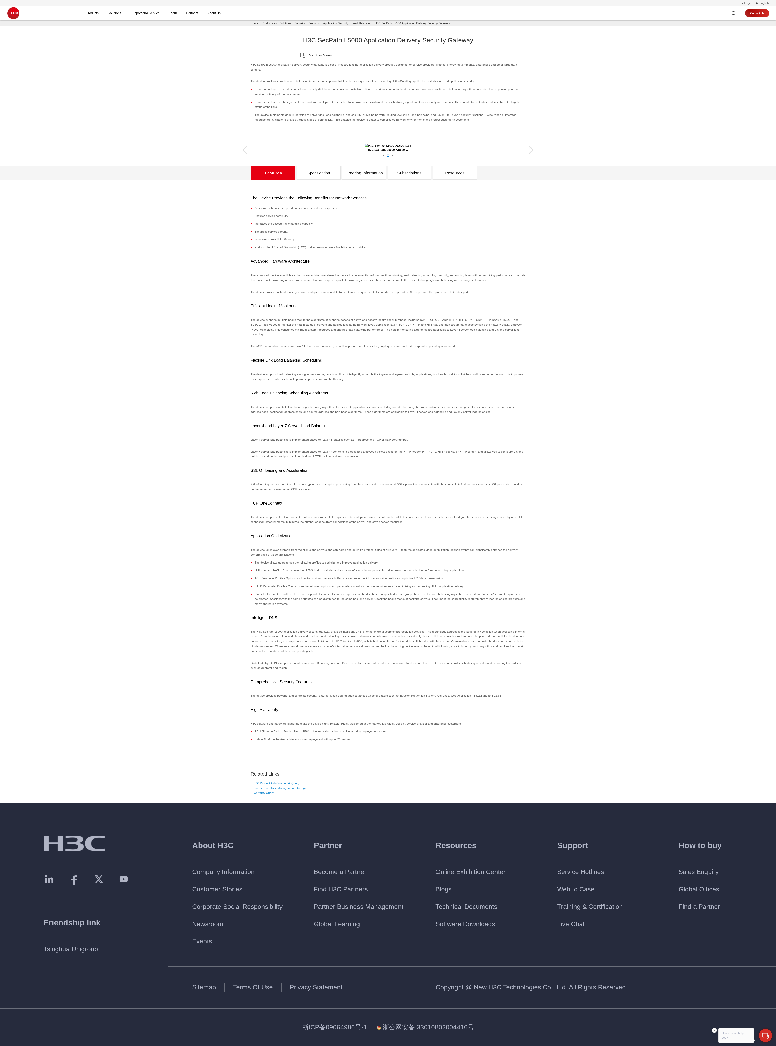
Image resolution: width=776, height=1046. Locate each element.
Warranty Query (264, 792)
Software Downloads (465, 924)
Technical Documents (466, 906)
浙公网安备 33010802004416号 (428, 1027)
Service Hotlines (580, 871)
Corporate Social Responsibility (237, 906)
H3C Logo (13, 13)
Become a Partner (340, 871)
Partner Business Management (358, 906)
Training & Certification (590, 906)
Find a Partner (699, 906)
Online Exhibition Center (470, 871)
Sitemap (204, 987)
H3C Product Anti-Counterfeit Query (276, 783)
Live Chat (571, 924)
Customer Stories (217, 889)
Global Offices (699, 889)
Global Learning (337, 924)
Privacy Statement (316, 987)
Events (202, 941)
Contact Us (757, 13)
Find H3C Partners (341, 889)
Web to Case (576, 889)
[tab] (273, 173)
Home (254, 23)
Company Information (223, 871)
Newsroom (207, 924)
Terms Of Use (253, 987)
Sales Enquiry (699, 871)
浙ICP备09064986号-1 (334, 1027)
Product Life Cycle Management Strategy (280, 788)
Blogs (443, 889)
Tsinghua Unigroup (71, 949)
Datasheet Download (322, 55)
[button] (244, 150)
